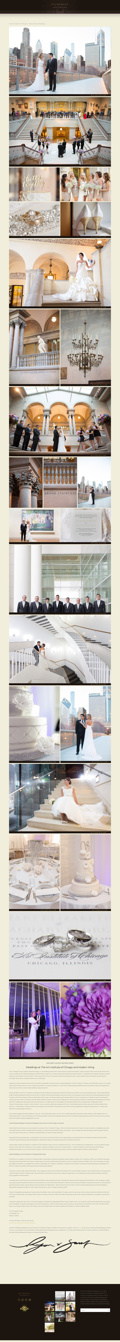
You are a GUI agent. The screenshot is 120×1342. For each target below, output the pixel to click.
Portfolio (51, 12)
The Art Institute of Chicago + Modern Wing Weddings (27, 23)
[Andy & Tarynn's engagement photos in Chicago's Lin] (70, 1306)
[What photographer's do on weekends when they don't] (60, 1306)
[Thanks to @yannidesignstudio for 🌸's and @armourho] (70, 1317)
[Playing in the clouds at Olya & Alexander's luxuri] (60, 1317)
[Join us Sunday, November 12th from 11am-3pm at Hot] (70, 1296)
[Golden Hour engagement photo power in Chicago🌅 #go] (49, 1327)
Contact (70, 12)
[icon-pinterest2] (26, 1300)
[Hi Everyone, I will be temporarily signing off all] (60, 1296)
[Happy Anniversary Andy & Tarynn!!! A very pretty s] (49, 1317)
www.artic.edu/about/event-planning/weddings (22, 1223)
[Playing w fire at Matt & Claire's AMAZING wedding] (49, 1306)
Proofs (60, 12)
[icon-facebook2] (19, 1300)
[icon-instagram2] (30, 1300)
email (80, 1227)
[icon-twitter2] (23, 1300)
